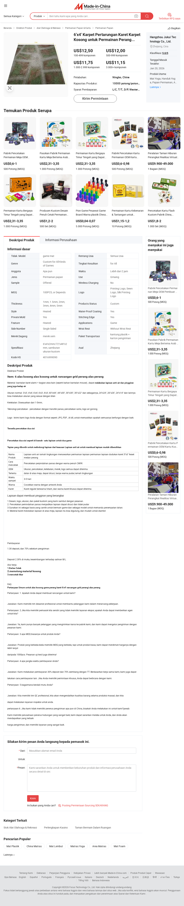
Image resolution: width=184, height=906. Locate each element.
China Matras (34, 846)
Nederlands (113, 877)
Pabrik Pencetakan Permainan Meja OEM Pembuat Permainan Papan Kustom (163, 290)
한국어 (135, 877)
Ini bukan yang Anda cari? (41, 805)
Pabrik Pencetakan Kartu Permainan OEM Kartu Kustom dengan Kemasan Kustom (163, 445)
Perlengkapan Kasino (56, 827)
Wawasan (160, 872)
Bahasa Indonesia (101, 880)
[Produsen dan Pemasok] (92, 6)
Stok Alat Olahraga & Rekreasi (20, 827)
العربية (125, 877)
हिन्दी (155, 877)
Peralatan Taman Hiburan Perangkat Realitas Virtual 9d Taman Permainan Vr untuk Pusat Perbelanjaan (163, 496)
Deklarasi (41, 872)
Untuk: (21, 759)
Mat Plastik (12, 846)
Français (59, 877)
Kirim (33, 798)
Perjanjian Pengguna (59, 872)
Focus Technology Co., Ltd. (82, 887)
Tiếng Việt (83, 880)
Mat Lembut (56, 846)
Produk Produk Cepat (140, 872)
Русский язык (74, 877)
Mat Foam (119, 846)
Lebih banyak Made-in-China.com (110, 872)
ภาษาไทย (165, 877)
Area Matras (99, 846)
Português (47, 877)
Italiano (88, 877)
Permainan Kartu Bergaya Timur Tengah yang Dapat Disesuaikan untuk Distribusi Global (163, 393)
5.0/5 (165, 53)
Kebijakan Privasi (82, 872)
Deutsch (100, 877)
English (22, 877)
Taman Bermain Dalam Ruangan (93, 827)
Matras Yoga (77, 846)
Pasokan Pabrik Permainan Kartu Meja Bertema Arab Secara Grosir (163, 341)
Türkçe (176, 877)
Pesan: (21, 767)
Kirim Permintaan (95, 98)
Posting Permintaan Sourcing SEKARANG (83, 805)
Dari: (22, 750)
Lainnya (154, 87)
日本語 (145, 877)
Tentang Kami (26, 872)
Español (34, 877)
